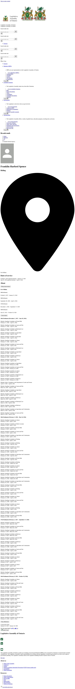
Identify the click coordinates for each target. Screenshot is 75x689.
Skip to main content (5, 1)
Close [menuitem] (5, 81)
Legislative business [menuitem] (8, 82)
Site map (3, 658)
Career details (4, 315)
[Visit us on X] (1, 641)
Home (5, 136)
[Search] (2, 33)
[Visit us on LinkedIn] (2, 644)
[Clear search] (15, 32)
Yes (14, 628)
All (4, 139)
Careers (5, 666)
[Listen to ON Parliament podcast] (1, 646)
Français (5, 43)
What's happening (8, 670)
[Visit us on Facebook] (2, 640)
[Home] (23, 23)
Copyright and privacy (7, 687)
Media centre (7, 681)
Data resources (7, 682)
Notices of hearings (8, 683)
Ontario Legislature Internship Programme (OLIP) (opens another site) (20, 667)
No (17, 628)
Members (6, 137)
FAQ (5, 679)
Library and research (8, 677)
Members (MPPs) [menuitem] (8, 66)
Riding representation (5, 286)
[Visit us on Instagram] (1, 637)
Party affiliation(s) (5, 621)
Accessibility (6, 668)
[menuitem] (13, 72)
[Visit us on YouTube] (2, 650)
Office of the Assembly (9, 663)
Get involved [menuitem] (7, 100)
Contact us (6, 665)
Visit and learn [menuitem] (7, 115)
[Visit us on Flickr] (1, 647)
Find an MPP (7, 678)
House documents (8, 676)
